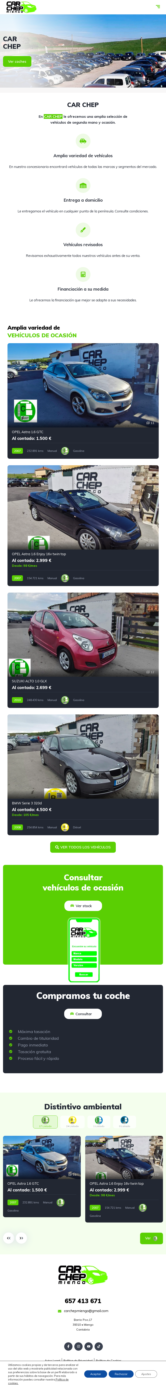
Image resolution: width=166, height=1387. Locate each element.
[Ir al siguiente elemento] (21, 1238)
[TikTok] (99, 1346)
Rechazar (121, 1374)
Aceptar (95, 1374)
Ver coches (17, 61)
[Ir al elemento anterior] (8, 1238)
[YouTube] (88, 1346)
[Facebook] (68, 1346)
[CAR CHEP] (21, 7)
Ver (153, 1238)
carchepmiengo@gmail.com (85, 1311)
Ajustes (146, 1374)
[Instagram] (78, 1346)
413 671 (83, 1301)
